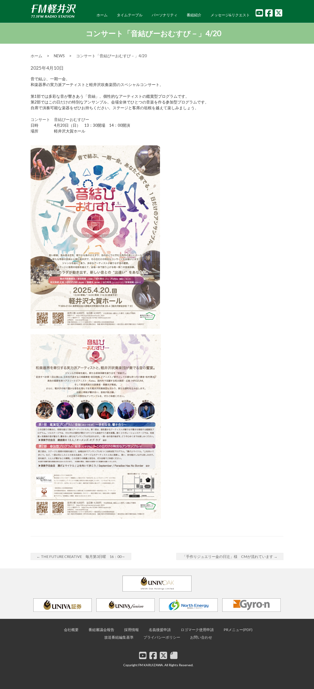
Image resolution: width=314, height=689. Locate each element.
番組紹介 (194, 15)
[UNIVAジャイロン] (251, 609)
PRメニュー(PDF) (238, 629)
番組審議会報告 (101, 629)
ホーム (102, 15)
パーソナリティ (164, 15)
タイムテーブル (130, 15)
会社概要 (71, 629)
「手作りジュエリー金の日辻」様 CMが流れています (229, 556)
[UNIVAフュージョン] (125, 609)
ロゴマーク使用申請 (197, 629)
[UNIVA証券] (62, 609)
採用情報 (131, 629)
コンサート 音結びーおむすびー (60, 119)
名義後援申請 (160, 629)
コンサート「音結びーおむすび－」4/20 (111, 55)
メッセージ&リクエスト (230, 15)
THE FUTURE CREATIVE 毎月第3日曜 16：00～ (81, 556)
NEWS (59, 55)
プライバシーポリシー (161, 637)
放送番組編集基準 (119, 637)
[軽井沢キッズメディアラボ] (173, 655)
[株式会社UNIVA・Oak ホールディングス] (157, 589)
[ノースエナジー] (188, 609)
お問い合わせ (201, 637)
